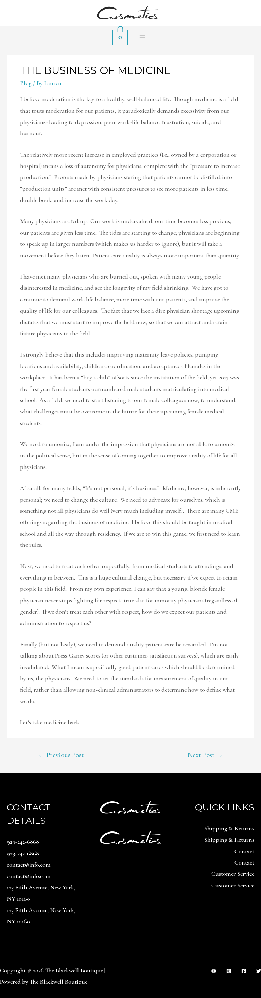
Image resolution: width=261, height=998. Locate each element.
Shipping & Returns (229, 828)
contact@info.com (29, 864)
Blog (26, 83)
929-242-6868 (23, 841)
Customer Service (232, 873)
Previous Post (61, 754)
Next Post (205, 754)
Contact (244, 851)
